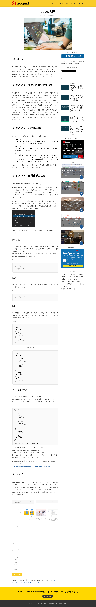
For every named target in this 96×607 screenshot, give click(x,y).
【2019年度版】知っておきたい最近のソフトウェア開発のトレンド (41, 518)
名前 (13, 543)
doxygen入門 (53, 501)
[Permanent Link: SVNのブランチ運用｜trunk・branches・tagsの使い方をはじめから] (65, 90)
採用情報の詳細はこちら (69, 289)
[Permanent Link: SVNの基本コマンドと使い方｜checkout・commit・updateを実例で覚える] (65, 121)
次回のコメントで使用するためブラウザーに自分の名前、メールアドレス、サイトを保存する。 (17, 563)
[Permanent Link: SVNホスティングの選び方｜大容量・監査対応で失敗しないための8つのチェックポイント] (65, 110)
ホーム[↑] (81, 3)
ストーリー (73, 3)
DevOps (55, 15)
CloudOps (60, 3)
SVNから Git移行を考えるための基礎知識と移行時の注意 (29, 518)
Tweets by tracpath (67, 79)
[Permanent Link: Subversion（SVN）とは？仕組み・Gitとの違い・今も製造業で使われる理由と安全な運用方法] (65, 131)
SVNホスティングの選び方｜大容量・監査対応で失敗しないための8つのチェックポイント (77, 108)
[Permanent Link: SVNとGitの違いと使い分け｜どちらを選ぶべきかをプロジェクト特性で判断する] (65, 100)
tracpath (42, 15)
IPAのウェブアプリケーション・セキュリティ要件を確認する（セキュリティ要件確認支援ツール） (72, 187)
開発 (67, 3)
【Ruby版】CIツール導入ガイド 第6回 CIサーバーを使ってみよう (53, 519)
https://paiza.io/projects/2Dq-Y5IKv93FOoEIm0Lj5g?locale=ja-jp (31, 466)
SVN (53, 3)
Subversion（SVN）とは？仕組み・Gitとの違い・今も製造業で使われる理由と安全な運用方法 (77, 129)
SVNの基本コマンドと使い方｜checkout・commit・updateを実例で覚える (77, 119)
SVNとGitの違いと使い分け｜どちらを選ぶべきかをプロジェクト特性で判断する (77, 98)
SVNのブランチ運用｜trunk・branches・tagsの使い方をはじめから (77, 88)
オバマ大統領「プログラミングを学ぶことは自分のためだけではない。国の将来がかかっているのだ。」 (72, 236)
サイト (13, 550)
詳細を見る (47, 596)
